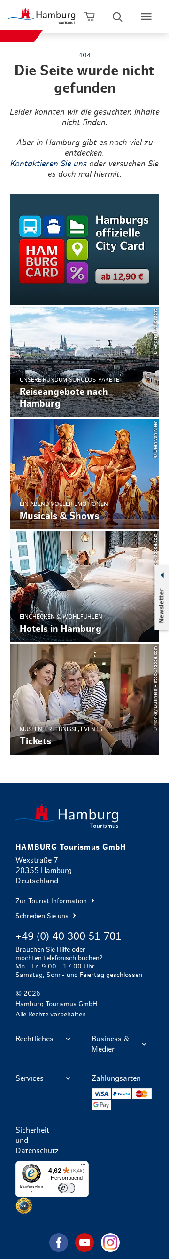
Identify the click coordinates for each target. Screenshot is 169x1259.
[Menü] (83, 1166)
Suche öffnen (117, 16)
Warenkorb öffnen (89, 16)
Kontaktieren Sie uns (48, 164)
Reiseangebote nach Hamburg (84, 362)
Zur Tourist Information (52, 901)
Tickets (84, 699)
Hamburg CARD (84, 249)
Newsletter (161, 606)
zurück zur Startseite (84, 816)
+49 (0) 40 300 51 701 (68, 936)
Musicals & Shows (84, 474)
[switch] (66, 1188)
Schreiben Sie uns (42, 916)
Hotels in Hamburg (84, 586)
